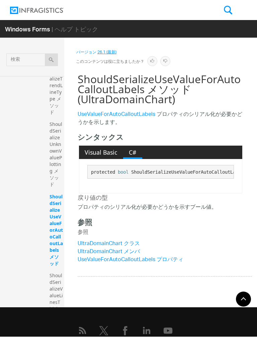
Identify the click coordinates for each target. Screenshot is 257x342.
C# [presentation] (132, 152)
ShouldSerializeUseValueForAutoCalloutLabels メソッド (56, 230)
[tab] (101, 152)
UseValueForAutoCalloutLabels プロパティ (130, 260)
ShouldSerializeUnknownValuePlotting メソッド (56, 154)
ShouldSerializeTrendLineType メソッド (56, 88)
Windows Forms (27, 28)
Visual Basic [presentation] (101, 152)
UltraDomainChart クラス (109, 243)
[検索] (51, 59)
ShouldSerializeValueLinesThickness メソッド (56, 302)
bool (123, 172)
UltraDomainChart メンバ (109, 252)
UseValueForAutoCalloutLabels (116, 114)
